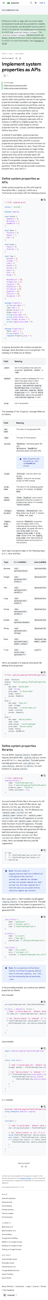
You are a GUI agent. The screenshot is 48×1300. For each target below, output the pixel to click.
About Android (7, 1286)
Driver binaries (7, 1217)
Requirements (7, 1202)
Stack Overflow (7, 1274)
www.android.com (9, 1267)
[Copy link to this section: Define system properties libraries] (15, 750)
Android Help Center (9, 1259)
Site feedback (8, 1290)
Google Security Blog (9, 1238)
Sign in (42, 3)
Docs (10, 54)
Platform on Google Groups (12, 1242)
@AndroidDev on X (9, 1231)
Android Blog (7, 1234)
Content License (25, 1178)
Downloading (7, 1206)
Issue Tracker (6, 1278)
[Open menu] (3, 3)
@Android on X (7, 1227)
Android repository (9, 1198)
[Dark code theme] (41, 199)
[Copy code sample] (44, 199)
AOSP (4, 54)
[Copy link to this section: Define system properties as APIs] (10, 182)
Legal (28, 1286)
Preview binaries (8, 1210)
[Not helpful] (20, 58)
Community (19, 1286)
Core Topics (19, 54)
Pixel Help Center (8, 1263)
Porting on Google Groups (11, 1249)
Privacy (43, 1286)
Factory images (7, 1213)
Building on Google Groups (12, 1246)
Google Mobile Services (10, 1270)
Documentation (10, 10)
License (35, 1286)
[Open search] (31, 2)
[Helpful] (16, 58)
